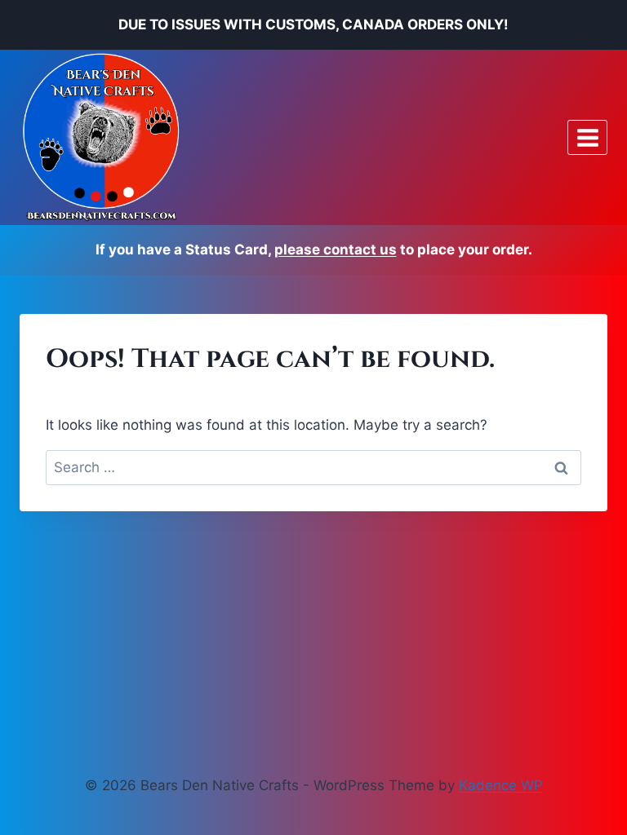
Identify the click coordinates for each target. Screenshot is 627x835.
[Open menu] (587, 137)
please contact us (335, 249)
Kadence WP (501, 785)
